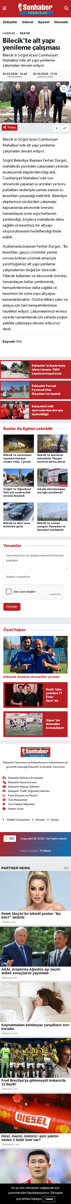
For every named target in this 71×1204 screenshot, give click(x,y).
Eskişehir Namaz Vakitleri (23, 786)
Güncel (27, 22)
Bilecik (25, 33)
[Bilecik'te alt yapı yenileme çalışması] (35, 102)
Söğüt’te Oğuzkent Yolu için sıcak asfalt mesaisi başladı (17, 492)
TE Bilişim (45, 850)
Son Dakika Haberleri (21, 804)
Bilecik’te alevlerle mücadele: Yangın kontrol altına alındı (51, 458)
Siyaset (44, 22)
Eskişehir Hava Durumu (22, 782)
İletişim (40, 819)
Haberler (9, 33)
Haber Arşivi (16, 808)
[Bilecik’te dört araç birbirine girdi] (18, 511)
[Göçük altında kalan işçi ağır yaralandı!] (52, 477)
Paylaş (12, 127)
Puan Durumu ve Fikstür (23, 795)
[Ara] (66, 8)
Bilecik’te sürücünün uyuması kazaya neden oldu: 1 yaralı (17, 458)
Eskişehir (10, 22)
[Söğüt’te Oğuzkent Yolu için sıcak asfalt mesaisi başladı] (18, 477)
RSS (11, 838)
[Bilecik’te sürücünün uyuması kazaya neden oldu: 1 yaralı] (18, 443)
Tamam (49, 1199)
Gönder (12, 606)
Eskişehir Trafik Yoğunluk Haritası (29, 791)
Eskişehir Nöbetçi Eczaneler (25, 777)
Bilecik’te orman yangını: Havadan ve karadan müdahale (51, 526)
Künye (55, 819)
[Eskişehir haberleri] (35, 9)
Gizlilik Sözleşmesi (18, 819)
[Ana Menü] (4, 8)
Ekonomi (61, 22)
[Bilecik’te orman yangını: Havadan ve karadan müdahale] (52, 511)
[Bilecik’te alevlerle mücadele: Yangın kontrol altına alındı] (52, 443)
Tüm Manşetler (17, 799)
